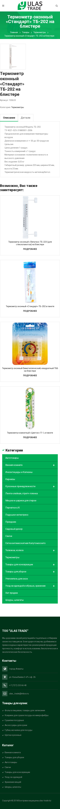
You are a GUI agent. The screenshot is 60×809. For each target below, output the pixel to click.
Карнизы (10, 479)
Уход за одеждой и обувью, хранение (30, 586)
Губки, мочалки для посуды (18, 730)
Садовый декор (14, 529)
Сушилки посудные (14, 720)
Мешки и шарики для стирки (20, 500)
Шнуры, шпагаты (14, 600)
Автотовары (12, 458)
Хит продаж (11, 593)
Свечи (8, 536)
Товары (25, 32)
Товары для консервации (30, 564)
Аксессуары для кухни (16, 725)
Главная (14, 32)
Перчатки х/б (12, 507)
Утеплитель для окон (16, 578)
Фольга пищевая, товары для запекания (25, 710)
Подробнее (30, 249)
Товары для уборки (30, 572)
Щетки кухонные (13, 735)
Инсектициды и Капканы (19, 472)
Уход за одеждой (13, 777)
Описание (9, 117)
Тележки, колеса (30, 550)
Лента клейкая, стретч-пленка (21, 493)
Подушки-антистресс (16, 514)
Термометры (39, 32)
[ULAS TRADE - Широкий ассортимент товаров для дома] (30, 5)
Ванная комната (30, 465)
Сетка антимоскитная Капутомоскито (25, 543)
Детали (25, 117)
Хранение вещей (13, 782)
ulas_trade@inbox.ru (19, 693)
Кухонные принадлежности (30, 486)
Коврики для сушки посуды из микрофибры (26, 715)
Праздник (10, 521)
